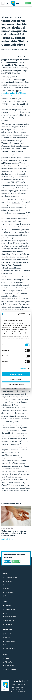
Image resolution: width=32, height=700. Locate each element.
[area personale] (7, 3)
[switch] (27, 350)
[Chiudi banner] (29, 314)
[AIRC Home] (16, 3)
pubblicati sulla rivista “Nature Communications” (13, 94)
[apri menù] (2, 3)
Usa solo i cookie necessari (16, 384)
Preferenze (23, 368)
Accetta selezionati (16, 379)
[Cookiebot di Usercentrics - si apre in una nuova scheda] (18, 314)
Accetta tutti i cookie (16, 374)
